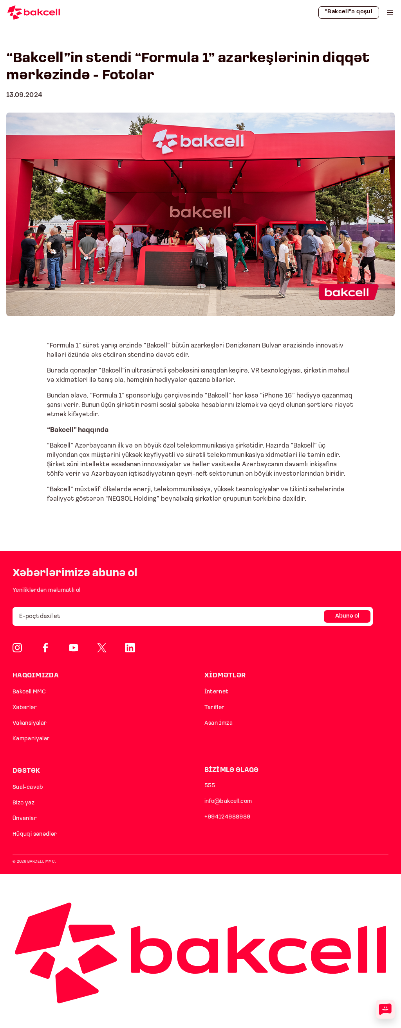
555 (209, 786)
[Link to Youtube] (73, 647)
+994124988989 (227, 817)
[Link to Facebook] (45, 647)
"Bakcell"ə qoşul (348, 12)
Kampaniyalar (31, 739)
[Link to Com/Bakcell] (102, 647)
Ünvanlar (25, 819)
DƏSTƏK (26, 771)
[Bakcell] (390, 12)
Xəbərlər (25, 708)
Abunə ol (347, 616)
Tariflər (214, 708)
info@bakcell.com (228, 801)
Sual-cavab (28, 787)
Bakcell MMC (29, 692)
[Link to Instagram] (17, 647)
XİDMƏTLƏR (225, 675)
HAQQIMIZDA (36, 675)
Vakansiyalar (30, 723)
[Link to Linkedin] (130, 647)
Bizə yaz (23, 803)
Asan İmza (218, 723)
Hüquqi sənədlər (35, 834)
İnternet (216, 692)
